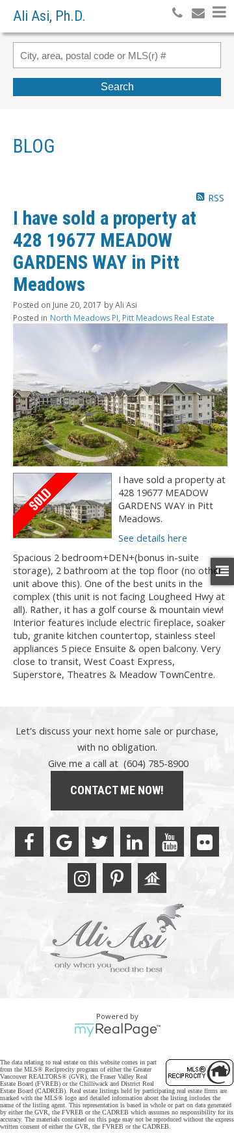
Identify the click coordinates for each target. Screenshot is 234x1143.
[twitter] (99, 842)
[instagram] (82, 878)
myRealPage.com (117, 1030)
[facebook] (29, 842)
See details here (152, 537)
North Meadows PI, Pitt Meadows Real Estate (132, 317)
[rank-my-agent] (152, 878)
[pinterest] (117, 878)
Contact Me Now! (117, 790)
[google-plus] (64, 842)
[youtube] (169, 842)
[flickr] (204, 842)
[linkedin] (134, 842)
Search (117, 86)
